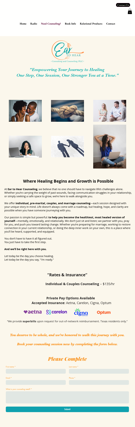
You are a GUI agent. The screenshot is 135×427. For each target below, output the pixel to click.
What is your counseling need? (19, 389)
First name (11, 367)
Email (9, 378)
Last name (73, 367)
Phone (72, 378)
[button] (130, 11)
